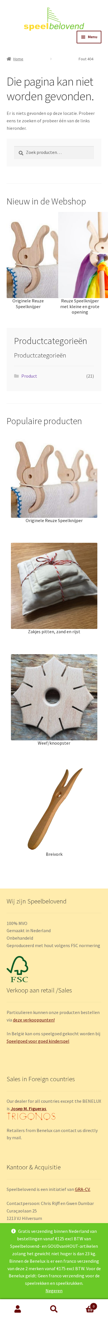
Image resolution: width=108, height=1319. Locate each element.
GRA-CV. (82, 1189)
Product (29, 376)
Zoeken (54, 1309)
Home (18, 58)
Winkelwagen (83, 1304)
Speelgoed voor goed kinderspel (38, 1041)
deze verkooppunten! (34, 1020)
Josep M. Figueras (29, 1108)
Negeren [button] (54, 1290)
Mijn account (18, 1309)
